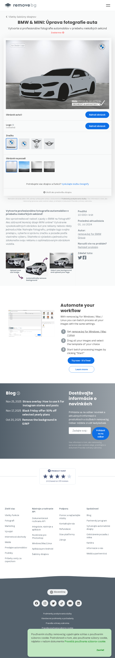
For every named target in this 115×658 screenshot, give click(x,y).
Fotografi (9, 520)
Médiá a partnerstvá (97, 553)
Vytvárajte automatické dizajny (98, 527)
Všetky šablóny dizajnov (22, 16)
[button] (36, 603)
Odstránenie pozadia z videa (98, 536)
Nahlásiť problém (88, 247)
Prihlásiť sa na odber (100, 433)
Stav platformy (67, 534)
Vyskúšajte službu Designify (75, 184)
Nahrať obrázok (97, 114)
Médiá (8, 542)
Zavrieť (100, 650)
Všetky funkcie (12, 515)
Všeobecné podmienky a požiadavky (57, 618)
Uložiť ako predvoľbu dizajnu (58, 192)
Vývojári (9, 531)
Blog (11, 393)
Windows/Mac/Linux (42, 543)
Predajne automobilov (16, 547)
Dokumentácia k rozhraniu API (40, 520)
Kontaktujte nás (67, 523)
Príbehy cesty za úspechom (13, 560)
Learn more (81, 369)
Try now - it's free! (81, 360)
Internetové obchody (15, 536)
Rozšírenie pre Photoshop (39, 536)
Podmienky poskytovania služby (74, 199)
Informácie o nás (95, 548)
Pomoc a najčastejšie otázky (69, 517)
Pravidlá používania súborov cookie (57, 628)
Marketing (10, 526)
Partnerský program (97, 520)
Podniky (9, 552)
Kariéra (90, 542)
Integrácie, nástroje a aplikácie (42, 528)
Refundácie (65, 529)
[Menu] (108, 5)
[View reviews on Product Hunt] (57, 476)
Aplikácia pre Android (42, 548)
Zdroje (62, 539)
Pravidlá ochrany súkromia (81, 201)
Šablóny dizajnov (40, 554)
